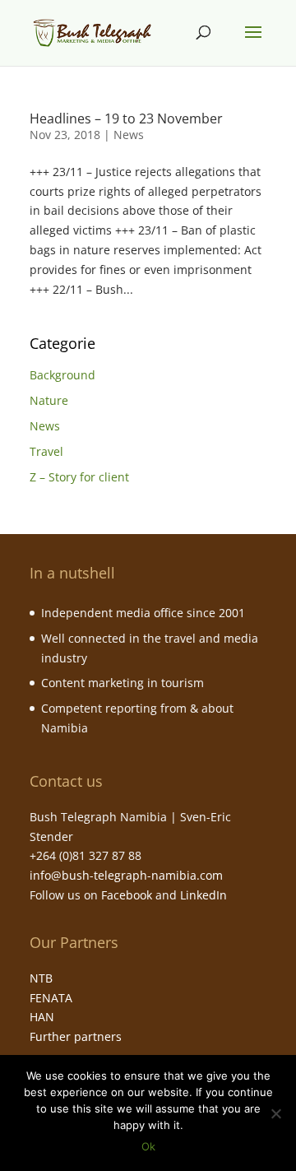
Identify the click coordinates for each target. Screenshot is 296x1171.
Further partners (76, 1036)
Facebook (126, 895)
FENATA (51, 998)
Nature (49, 400)
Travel (46, 451)
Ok (148, 1146)
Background (62, 375)
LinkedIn (203, 895)
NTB (41, 978)
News (128, 134)
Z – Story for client (79, 477)
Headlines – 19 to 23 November (126, 118)
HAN (42, 1017)
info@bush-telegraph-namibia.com (126, 875)
